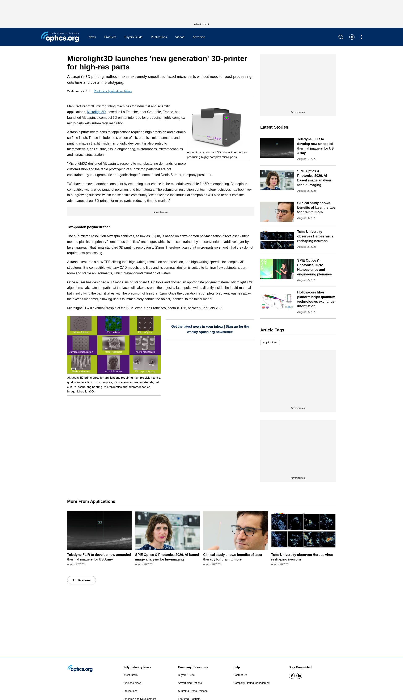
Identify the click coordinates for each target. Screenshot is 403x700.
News (92, 37)
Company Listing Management (251, 682)
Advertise (199, 37)
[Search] (341, 37)
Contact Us (240, 675)
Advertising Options (190, 682)
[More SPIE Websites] (361, 37)
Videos (179, 37)
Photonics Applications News (113, 91)
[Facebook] (292, 676)
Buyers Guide (133, 37)
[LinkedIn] (299, 676)
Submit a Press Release (193, 690)
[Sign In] (352, 37)
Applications (270, 342)
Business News (132, 682)
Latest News (130, 675)
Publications (159, 37)
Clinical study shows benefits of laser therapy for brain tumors (316, 207)
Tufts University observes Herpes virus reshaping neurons (315, 236)
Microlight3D (96, 112)
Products (110, 37)
